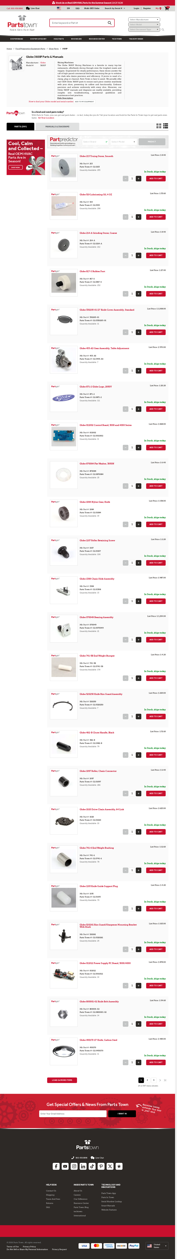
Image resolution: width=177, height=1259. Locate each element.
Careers (77, 1195)
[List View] (165, 125)
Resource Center (97, 39)
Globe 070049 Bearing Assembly (96, 617)
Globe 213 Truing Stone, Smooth (96, 156)
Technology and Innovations (110, 1186)
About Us (78, 1191)
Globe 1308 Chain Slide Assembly (97, 579)
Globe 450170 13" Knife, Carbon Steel (98, 1040)
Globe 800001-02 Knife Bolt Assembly (99, 1001)
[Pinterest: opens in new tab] (101, 1166)
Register (147, 8)
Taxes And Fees (53, 1199)
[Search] (163, 30)
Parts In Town (107, 1197)
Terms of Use (13, 1246)
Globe (43, 63)
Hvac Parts (59, 39)
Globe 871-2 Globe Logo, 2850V (96, 386)
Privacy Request (59, 1249)
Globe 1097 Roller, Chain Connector (98, 771)
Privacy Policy (29, 1246)
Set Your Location (46, 118)
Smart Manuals (108, 1206)
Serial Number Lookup (111, 1201)
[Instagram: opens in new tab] (74, 1166)
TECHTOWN (117, 39)
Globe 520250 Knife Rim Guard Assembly (101, 694)
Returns (49, 1203)
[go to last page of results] (165, 1080)
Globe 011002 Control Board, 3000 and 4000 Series (106, 425)
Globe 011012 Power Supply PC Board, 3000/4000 (105, 963)
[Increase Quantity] (138, 178)
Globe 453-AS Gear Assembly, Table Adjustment (104, 348)
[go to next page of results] (160, 1080)
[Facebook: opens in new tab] (56, 1166)
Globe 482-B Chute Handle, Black (97, 732)
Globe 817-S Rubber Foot (92, 271)
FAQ (48, 1207)
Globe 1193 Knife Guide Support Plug (99, 886)
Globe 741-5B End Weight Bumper (97, 655)
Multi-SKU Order (91, 8)
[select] (157, 1246)
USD (78, 8)
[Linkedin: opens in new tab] (83, 1166)
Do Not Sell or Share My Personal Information (27, 1249)
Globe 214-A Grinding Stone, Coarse (98, 233)
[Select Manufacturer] (144, 19)
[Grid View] (158, 125)
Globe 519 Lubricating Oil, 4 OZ (96, 194)
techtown (78, 1211)
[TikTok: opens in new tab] (92, 1166)
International (80, 1215)
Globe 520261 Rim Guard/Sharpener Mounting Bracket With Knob (108, 925)
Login (136, 8)
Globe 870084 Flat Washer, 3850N (97, 463)
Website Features (109, 1210)
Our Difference (80, 1199)
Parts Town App (108, 1193)
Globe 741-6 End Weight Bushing (97, 848)
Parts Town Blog (81, 1207)
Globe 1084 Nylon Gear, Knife (95, 502)
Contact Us (51, 1191)
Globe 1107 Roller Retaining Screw (97, 540)
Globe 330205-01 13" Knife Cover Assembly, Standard (107, 310)
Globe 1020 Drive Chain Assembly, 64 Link (102, 809)
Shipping (50, 1195)
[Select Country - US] (58, 8)
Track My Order (136, 39)
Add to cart (155, 178)
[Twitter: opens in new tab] (110, 1166)
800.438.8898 (17, 8)
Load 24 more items (62, 1080)
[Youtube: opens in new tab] (65, 1166)
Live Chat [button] (99, 1158)
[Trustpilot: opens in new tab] (119, 1166)
